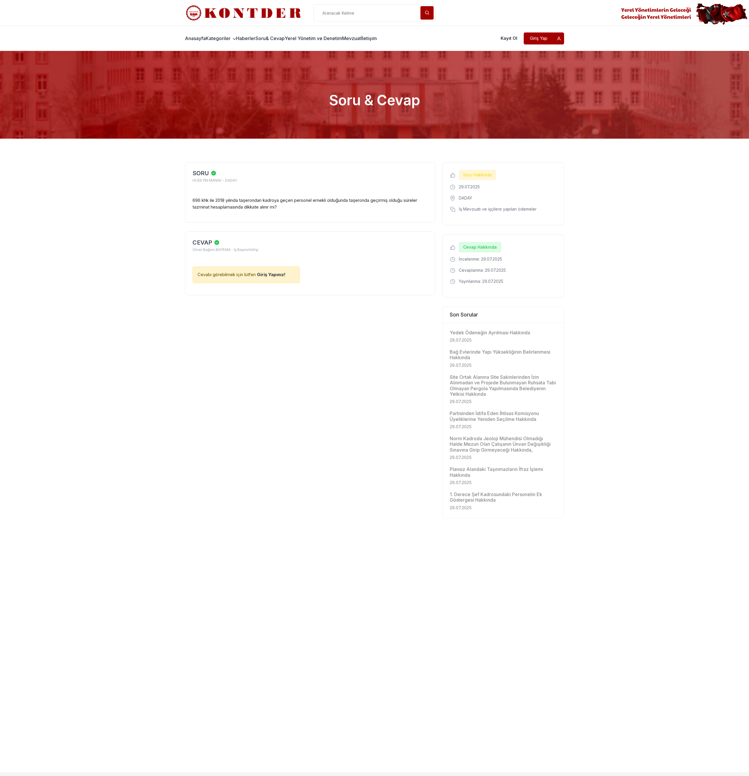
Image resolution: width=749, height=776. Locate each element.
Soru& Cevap (270, 38)
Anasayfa (195, 38)
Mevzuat (351, 38)
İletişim (369, 38)
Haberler (245, 38)
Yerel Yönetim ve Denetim (313, 38)
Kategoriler (219, 38)
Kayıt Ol (509, 38)
